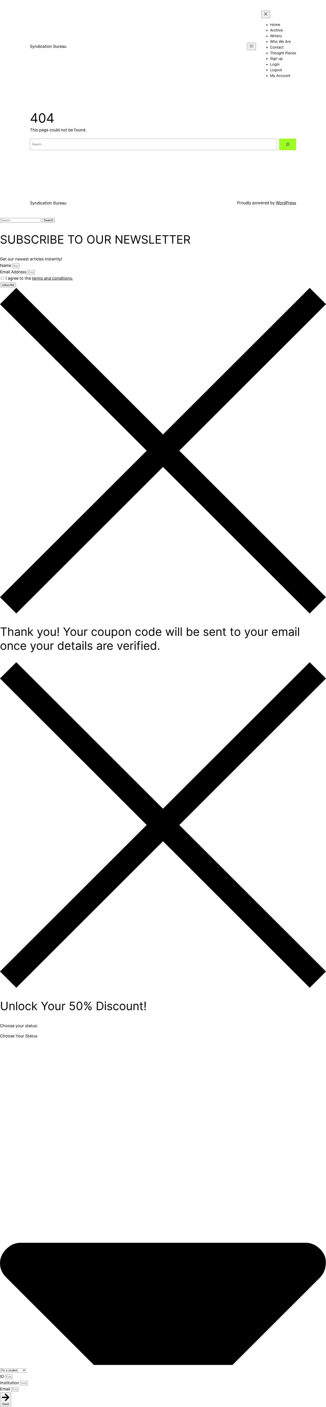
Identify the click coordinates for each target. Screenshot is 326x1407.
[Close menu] (265, 14)
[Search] (287, 144)
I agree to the (39, 278)
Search (48, 220)
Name (6, 265)
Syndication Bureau (48, 46)
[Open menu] (251, 46)
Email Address (13, 272)
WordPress (286, 202)
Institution (10, 1382)
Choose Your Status (18, 1036)
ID (2, 1376)
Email (5, 1389)
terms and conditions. (52, 278)
